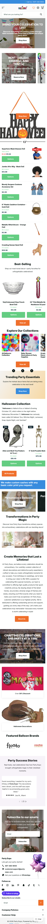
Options (10, 158)
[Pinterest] (18, 886)
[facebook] (2, 886)
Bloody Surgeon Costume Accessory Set (12, 184)
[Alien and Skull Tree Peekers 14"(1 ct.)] (13, 435)
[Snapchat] (23, 886)
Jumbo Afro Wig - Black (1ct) (13, 165)
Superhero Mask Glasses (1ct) (13, 147)
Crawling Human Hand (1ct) (12, 244)
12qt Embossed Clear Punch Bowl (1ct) (13, 302)
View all (23, 321)
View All (23, 363)
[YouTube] (3, 891)
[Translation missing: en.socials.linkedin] (13, 886)
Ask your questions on (17, 876)
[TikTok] (29, 886)
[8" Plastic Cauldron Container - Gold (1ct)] (37, 207)
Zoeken (40, 14)
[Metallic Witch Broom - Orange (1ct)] (37, 228)
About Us (21, 617)
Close (22, 911)
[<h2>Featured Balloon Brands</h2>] (13, 744)
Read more (31, 369)
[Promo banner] (22, 693)
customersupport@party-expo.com (15, 871)
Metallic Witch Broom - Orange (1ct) (14, 224)
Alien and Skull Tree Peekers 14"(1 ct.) (14, 450)
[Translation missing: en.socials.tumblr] (34, 886)
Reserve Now (19, 76)
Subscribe (22, 843)
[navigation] (19, 46)
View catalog (3, 8)
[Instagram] (7, 886)
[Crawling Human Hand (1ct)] (37, 248)
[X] (39, 886)
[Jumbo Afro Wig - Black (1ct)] (37, 169)
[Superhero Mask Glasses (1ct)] (37, 152)
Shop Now (23, 40)
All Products (9, 472)
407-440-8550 (11, 867)
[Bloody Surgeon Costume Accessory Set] (37, 187)
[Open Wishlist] (33, 8)
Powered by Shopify (30, 923)
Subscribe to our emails (11, 899)
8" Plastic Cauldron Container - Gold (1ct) (14, 204)
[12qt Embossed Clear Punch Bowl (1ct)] (13, 286)
